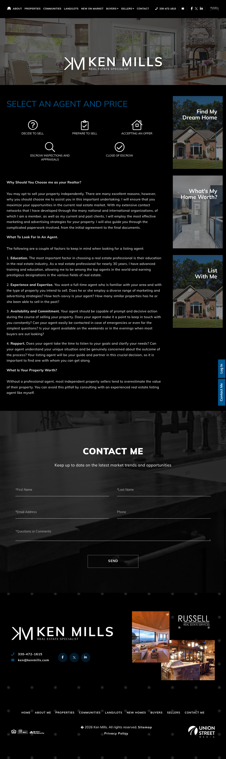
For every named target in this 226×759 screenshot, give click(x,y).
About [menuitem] (17, 9)
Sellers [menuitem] (126, 9)
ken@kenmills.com (33, 660)
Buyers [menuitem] (111, 9)
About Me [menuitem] (43, 713)
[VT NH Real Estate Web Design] (201, 731)
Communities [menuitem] (52, 9)
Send (113, 561)
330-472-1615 (167, 9)
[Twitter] (196, 8)
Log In (221, 369)
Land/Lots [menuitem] (71, 9)
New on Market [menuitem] (92, 9)
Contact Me (221, 392)
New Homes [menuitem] (136, 713)
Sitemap (145, 727)
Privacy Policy (116, 733)
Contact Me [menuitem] (195, 713)
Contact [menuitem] (143, 9)
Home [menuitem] (9, 8)
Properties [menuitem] (32, 9)
